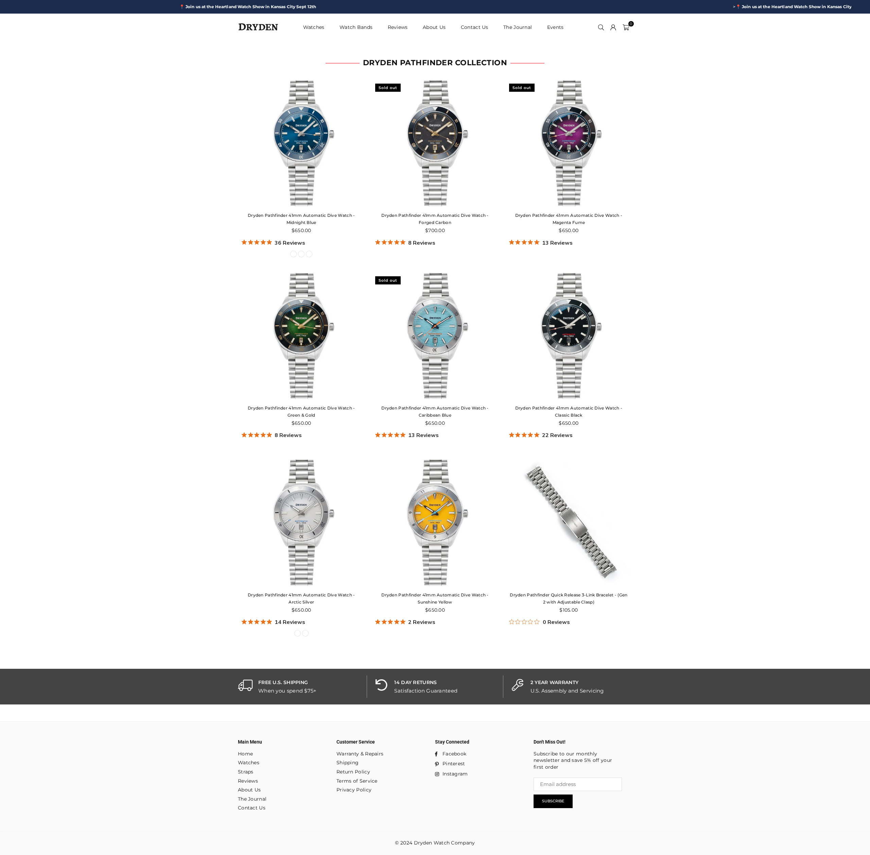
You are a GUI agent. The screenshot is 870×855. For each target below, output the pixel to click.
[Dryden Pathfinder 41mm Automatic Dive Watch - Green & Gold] (301, 336)
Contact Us (474, 27)
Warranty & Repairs (359, 754)
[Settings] (613, 27)
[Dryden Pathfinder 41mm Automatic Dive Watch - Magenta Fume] (569, 143)
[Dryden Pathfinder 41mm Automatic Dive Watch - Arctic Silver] (301, 522)
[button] (626, 27)
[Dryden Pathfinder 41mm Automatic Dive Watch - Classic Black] (569, 336)
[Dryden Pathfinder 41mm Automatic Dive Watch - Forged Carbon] (435, 143)
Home (245, 754)
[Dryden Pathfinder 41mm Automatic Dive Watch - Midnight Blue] (301, 143)
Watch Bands (356, 27)
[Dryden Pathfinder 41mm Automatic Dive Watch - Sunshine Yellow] (435, 522)
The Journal (517, 27)
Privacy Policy (353, 790)
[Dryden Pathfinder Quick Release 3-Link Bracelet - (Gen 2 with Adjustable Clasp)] (569, 522)
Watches (314, 27)
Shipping (347, 763)
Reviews (398, 27)
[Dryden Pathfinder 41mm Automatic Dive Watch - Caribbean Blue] (435, 336)
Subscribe (553, 801)
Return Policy (353, 772)
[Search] (601, 27)
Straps (246, 772)
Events (555, 27)
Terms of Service (357, 781)
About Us (434, 27)
